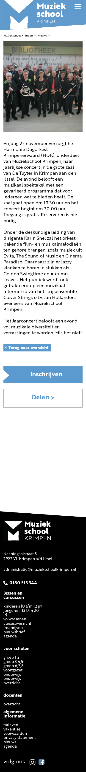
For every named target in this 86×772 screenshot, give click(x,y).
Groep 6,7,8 (13, 666)
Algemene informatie (14, 714)
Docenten (12, 696)
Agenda (10, 637)
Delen (40, 398)
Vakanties (11, 730)
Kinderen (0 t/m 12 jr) (22, 607)
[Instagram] (33, 762)
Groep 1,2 (11, 658)
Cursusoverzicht (17, 624)
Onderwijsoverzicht (12, 681)
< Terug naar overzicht (26, 348)
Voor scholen (16, 649)
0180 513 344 (23, 583)
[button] (78, 6)
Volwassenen (14, 619)
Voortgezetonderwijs (12, 672)
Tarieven (10, 725)
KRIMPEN (51, 14)
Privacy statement (19, 738)
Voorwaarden (15, 734)
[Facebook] (41, 762)
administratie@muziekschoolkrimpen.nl (39, 570)
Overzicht (11, 704)
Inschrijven (46, 375)
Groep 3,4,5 (13, 662)
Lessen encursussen (13, 596)
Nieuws (9, 742)
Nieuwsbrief (14, 632)
